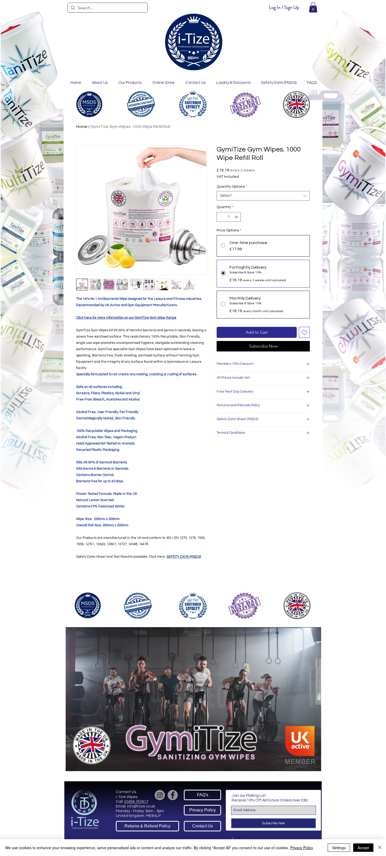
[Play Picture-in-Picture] (305, 764)
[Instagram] (160, 795)
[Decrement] (220, 216)
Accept (363, 847)
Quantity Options (232, 186)
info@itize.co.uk (141, 806)
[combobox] (263, 196)
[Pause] (72, 764)
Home (81, 126)
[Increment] (236, 216)
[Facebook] (173, 795)
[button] (313, 7)
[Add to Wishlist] (304, 332)
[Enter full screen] (314, 764)
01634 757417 (136, 802)
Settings (339, 847)
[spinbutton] (228, 216)
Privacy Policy (301, 847)
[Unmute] (81, 764)
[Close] (380, 847)
